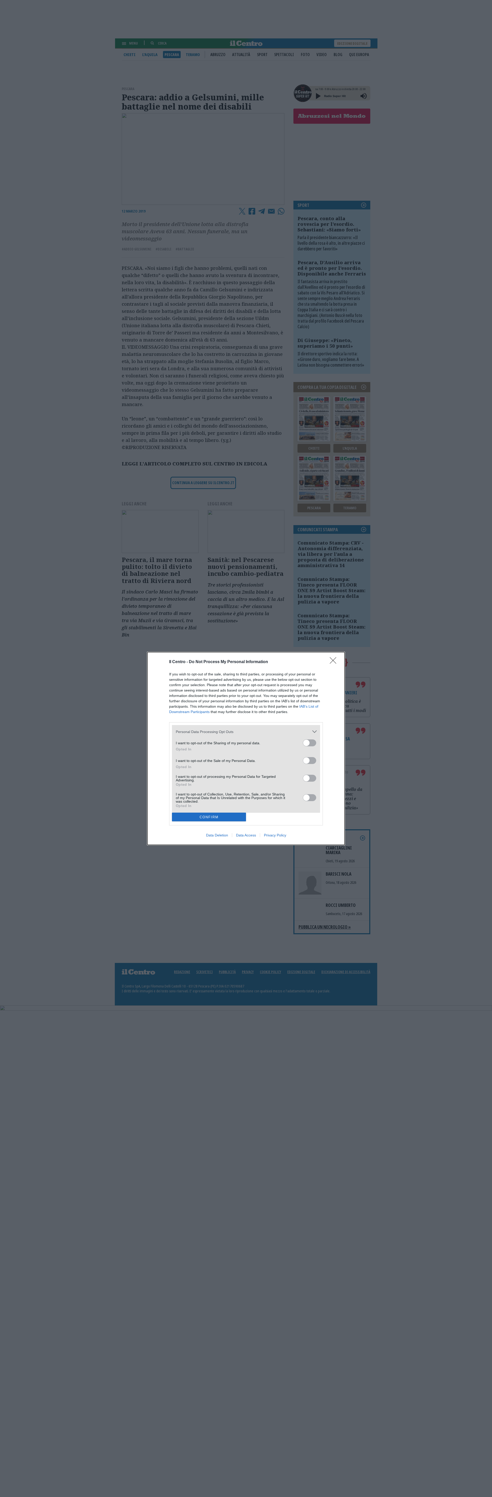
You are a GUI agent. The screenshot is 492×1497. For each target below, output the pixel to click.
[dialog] (246, 748)
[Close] (335, 662)
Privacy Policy (275, 835)
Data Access (246, 835)
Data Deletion (217, 835)
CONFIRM (209, 817)
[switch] (309, 742)
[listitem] (246, 731)
